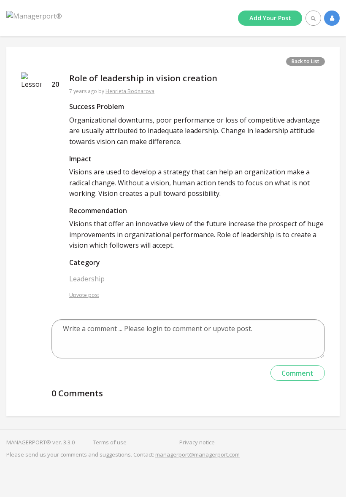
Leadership (87, 278)
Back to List (305, 61)
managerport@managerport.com (197, 454)
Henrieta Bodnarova (129, 91)
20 (55, 84)
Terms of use (110, 442)
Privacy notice (197, 442)
